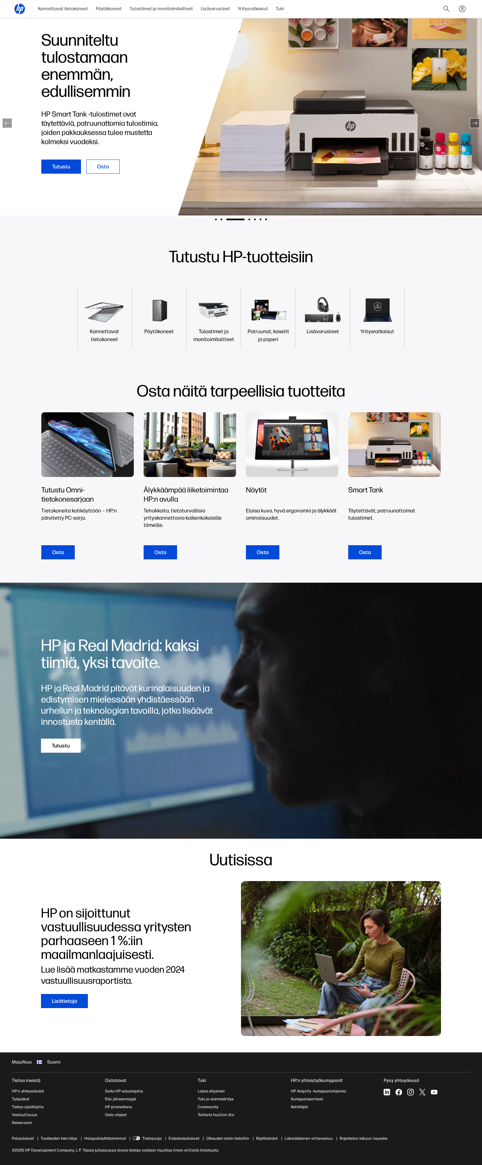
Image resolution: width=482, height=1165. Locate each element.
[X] (422, 1092)
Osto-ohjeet (116, 1114)
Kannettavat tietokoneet (63, 8)
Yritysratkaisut (253, 8)
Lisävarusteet (215, 8)
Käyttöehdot (267, 1138)
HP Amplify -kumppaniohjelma (318, 1091)
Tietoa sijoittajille (28, 1107)
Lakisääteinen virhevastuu (309, 1138)
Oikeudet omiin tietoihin (227, 1138)
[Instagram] (410, 1092)
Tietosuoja (152, 1138)
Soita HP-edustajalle (124, 1091)
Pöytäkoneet (109, 8)
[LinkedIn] (387, 1092)
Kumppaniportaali (307, 1099)
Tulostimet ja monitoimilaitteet (161, 8)
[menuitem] (63, 9)
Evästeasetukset (184, 1138)
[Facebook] (398, 1092)
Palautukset (23, 1138)
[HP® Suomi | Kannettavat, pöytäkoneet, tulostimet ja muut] (20, 9)
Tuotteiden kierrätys (59, 1138)
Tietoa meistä (26, 1080)
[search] (446, 9)
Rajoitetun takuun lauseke (364, 1138)
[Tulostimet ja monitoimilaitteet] (213, 335)
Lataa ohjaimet (211, 1091)
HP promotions (118, 1107)
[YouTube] (434, 1092)
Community (208, 1107)
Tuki (280, 8)
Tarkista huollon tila (216, 1114)
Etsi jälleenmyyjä (120, 1099)
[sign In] (462, 9)
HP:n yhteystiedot (28, 1091)
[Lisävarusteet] (322, 331)
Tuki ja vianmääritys (216, 1099)
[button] (7, 123)
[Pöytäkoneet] (159, 331)
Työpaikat (20, 1099)
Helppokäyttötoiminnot (105, 1138)
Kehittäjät (299, 1107)
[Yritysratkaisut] (377, 331)
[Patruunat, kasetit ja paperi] (268, 335)
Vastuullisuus (24, 1114)
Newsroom (22, 1122)
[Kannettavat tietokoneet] (104, 335)
